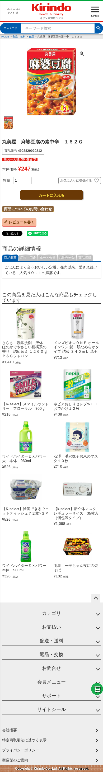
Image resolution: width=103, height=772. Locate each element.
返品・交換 (51, 654)
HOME (5, 36)
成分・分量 (47, 257)
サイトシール (51, 709)
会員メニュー (51, 682)
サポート (51, 695)
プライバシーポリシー (20, 750)
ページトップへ (95, 598)
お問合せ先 (67, 257)
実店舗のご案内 (15, 760)
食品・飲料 (19, 36)
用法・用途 (28, 257)
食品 (31, 36)
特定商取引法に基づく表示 (24, 740)
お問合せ (51, 668)
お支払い (51, 627)
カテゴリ (51, 613)
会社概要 (9, 730)
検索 (98, 27)
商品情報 (84, 257)
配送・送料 (51, 640)
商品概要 (10, 257)
